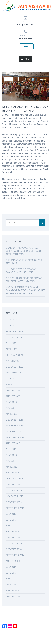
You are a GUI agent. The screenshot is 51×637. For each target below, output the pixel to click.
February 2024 (14, 331)
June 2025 (11, 320)
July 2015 (11, 514)
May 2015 (11, 526)
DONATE (27, 46)
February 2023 (14, 355)
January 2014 (13, 596)
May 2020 (11, 408)
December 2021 (14, 367)
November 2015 (14, 496)
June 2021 (11, 378)
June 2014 (11, 573)
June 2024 (11, 326)
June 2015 (11, 520)
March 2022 (12, 361)
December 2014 (14, 543)
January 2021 (13, 390)
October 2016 (14, 431)
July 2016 (11, 449)
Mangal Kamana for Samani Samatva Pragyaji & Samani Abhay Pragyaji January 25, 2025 (25, 290)
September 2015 (15, 508)
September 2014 (15, 555)
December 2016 (14, 420)
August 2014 (13, 561)
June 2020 (11, 402)
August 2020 (13, 396)
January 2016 (13, 484)
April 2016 (11, 467)
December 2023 (14, 337)
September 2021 (15, 373)
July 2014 (11, 567)
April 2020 (11, 414)
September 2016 (15, 437)
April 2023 (11, 349)
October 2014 (14, 549)
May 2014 (11, 579)
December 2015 (14, 490)
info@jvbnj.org (25, 24)
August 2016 (13, 443)
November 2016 (14, 426)
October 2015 (14, 502)
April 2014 (11, 585)
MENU (27, 59)
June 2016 (11, 455)
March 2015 (12, 532)
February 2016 (14, 479)
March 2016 (12, 473)
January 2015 (13, 537)
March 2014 (12, 590)
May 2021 (11, 384)
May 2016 (11, 461)
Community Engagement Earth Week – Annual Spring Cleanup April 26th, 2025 (24, 251)
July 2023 (11, 343)
